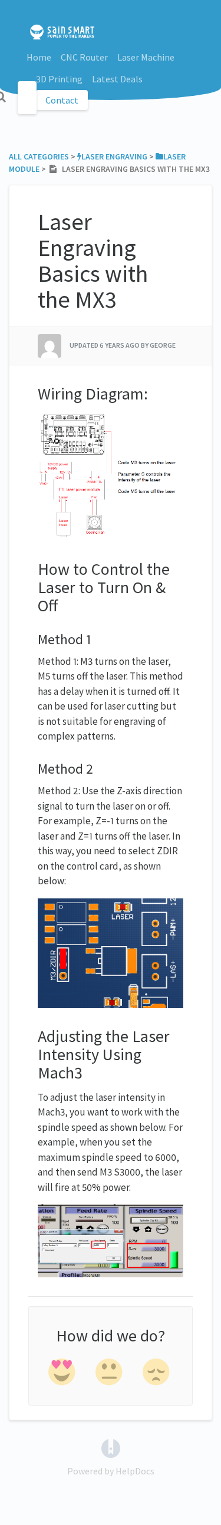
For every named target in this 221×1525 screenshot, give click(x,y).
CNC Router (84, 57)
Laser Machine (145, 57)
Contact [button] (61, 100)
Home (39, 57)
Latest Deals (117, 79)
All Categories (39, 156)
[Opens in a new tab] (110, 1447)
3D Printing (59, 79)
